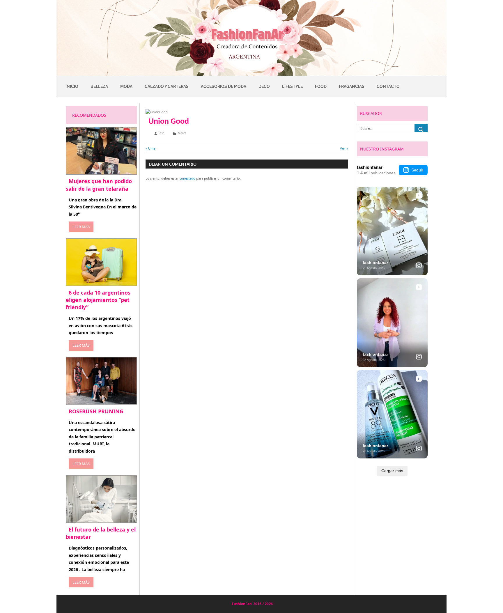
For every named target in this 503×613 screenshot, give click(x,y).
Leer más (81, 226)
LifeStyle (292, 86)
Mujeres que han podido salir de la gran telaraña (99, 185)
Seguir (417, 170)
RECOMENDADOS (89, 115)
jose (161, 133)
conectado (187, 178)
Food (321, 86)
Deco (264, 86)
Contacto (388, 86)
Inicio (71, 86)
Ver (344, 148)
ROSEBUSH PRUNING (96, 411)
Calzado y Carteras (167, 86)
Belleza (99, 86)
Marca (182, 133)
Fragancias (351, 86)
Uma (151, 148)
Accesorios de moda (223, 86)
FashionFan (242, 603)
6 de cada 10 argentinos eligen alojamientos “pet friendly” (98, 300)
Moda (126, 86)
